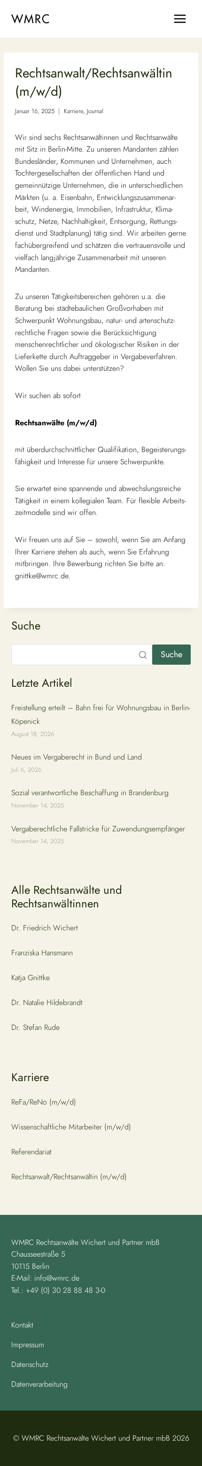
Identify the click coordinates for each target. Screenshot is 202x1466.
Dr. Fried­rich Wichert (44, 927)
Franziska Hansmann (42, 952)
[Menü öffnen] (180, 18)
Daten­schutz (29, 1364)
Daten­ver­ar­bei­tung (39, 1384)
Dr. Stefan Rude (35, 1027)
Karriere (73, 111)
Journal (95, 111)
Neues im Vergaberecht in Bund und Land (76, 757)
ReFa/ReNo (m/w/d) (43, 1102)
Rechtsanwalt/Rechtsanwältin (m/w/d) (69, 1176)
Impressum (27, 1344)
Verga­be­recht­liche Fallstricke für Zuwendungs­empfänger (98, 828)
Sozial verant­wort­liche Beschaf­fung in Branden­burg (90, 792)
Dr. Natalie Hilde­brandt (47, 1002)
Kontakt (22, 1325)
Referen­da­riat (31, 1151)
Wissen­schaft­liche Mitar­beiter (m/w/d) (71, 1126)
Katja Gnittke (30, 977)
